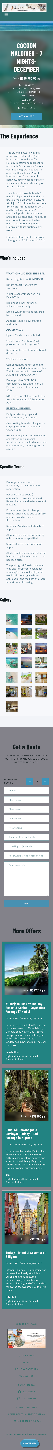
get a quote (26, 116)
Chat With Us (29, 1443)
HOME (26, 1362)
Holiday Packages (26, 1369)
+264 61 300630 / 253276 (26, 1421)
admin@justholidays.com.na (26, 1414)
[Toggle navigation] (6, 14)
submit (26, 903)
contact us (26, 1376)
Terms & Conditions (38, 1434)
